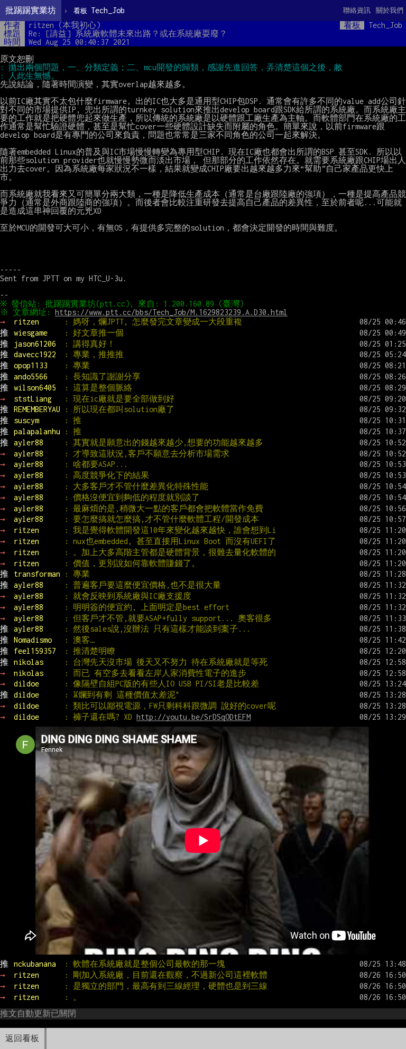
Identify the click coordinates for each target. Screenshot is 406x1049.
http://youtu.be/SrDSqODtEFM (193, 716)
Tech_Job (99, 10)
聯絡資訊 (357, 10)
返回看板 (22, 1038)
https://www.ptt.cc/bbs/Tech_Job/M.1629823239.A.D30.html (171, 312)
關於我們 (389, 10)
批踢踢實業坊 (30, 10)
